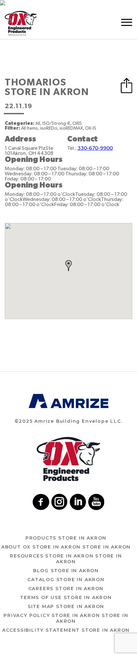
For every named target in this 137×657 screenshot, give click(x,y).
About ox (66, 547)
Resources (66, 559)
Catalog (66, 579)
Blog (66, 570)
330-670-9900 (95, 148)
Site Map (66, 606)
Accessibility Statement (66, 630)
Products (65, 538)
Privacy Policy (66, 618)
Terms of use (66, 597)
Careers (66, 588)
